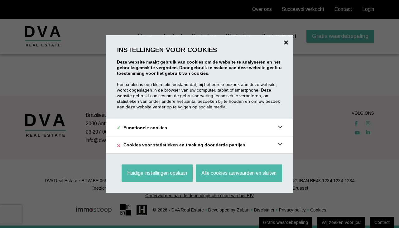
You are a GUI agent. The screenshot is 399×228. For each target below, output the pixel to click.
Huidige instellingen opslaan (157, 173)
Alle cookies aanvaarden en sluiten (238, 173)
